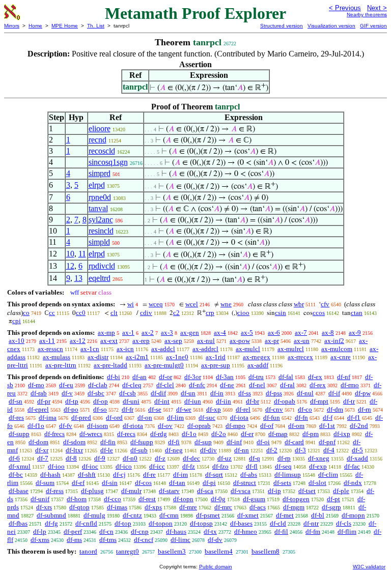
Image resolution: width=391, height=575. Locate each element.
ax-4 (220, 332)
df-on (144, 417)
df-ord (114, 417)
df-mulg (94, 515)
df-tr (349, 401)
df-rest (147, 499)
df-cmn (169, 515)
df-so (100, 409)
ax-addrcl (205, 349)
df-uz (224, 458)
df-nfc (197, 385)
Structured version (281, 25)
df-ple (341, 491)
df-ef (78, 482)
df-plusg (92, 491)
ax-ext (109, 340)
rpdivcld (102, 266)
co (26, 313)
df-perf (73, 531)
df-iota (239, 417)
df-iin (223, 401)
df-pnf (327, 442)
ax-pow (240, 340)
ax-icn (125, 349)
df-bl (317, 515)
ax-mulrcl (290, 349)
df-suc (207, 417)
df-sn (15, 401)
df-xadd (357, 458)
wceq (156, 304)
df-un (188, 393)
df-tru (256, 377)
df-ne (227, 385)
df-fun (271, 417)
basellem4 (219, 551)
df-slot (317, 482)
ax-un (302, 340)
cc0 (81, 313)
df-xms (40, 539)
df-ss (244, 393)
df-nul (305, 393)
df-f (327, 417)
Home (35, 25)
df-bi (113, 377)
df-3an (225, 377)
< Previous (345, 8)
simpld (99, 242)
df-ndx (353, 482)
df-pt (333, 499)
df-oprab (199, 425)
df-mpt (319, 401)
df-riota (133, 425)
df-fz (188, 466)
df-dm (335, 409)
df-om (296, 425)
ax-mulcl (248, 349)
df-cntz (132, 515)
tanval (98, 208)
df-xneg (318, 458)
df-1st (327, 425)
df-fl (252, 466)
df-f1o (35, 425)
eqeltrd (99, 278)
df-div (208, 450)
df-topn (183, 499)
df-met (285, 515)
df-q (254, 458)
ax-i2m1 (137, 357)
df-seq (283, 466)
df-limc (180, 539)
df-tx (210, 531)
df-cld (278, 523)
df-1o (189, 434)
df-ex (315, 377)
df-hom (77, 499)
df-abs (248, 474)
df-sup (203, 442)
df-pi (209, 482)
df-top (123, 523)
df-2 (271, 450)
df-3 (300, 450)
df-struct (244, 482)
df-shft (87, 474)
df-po (71, 409)
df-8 (71, 458)
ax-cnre (340, 357)
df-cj (119, 474)
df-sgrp (331, 507)
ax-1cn (89, 349)
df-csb (127, 393)
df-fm (312, 531)
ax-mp (106, 332)
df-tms (108, 539)
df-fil (281, 531)
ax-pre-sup (215, 365)
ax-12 (78, 340)
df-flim (347, 531)
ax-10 (16, 340)
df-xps (153, 507)
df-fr (127, 409)
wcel (191, 304)
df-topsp (201, 523)
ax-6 (274, 332)
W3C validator (369, 566)
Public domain (215, 566)
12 (70, 266)
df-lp (39, 531)
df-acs (257, 507)
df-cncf (143, 539)
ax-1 (128, 332)
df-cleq (132, 385)
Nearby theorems (367, 14)
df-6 (14, 458)
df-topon (161, 523)
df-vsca (240, 491)
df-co (305, 409)
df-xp (213, 409)
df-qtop (79, 507)
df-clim (328, 474)
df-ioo (56, 466)
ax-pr (272, 340)
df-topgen (296, 499)
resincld (101, 230)
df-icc (157, 466)
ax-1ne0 (177, 357)
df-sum (45, 482)
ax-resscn (50, 349)
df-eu (66, 385)
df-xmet (248, 515)
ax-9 (355, 332)
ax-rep (141, 340)
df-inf (234, 442)
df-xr (41, 450)
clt (114, 313)
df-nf (343, 377)
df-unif (40, 499)
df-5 (357, 450)
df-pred (81, 417)
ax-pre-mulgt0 (164, 365)
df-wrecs (90, 434)
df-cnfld (86, 523)
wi (130, 304)
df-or (165, 377)
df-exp (318, 466)
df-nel (257, 385)
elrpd (97, 185)
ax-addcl (163, 349)
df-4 (328, 450)
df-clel (165, 385)
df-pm (310, 434)
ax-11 (47, 340)
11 (82, 253)
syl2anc (101, 219)
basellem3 (172, 551)
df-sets (282, 482)
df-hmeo (245, 531)
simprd (99, 173)
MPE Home (64, 25)
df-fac (352, 466)
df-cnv (274, 409)
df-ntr (311, 523)
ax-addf (257, 365)
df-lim (175, 417)
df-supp (19, 434)
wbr (299, 304)
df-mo (36, 385)
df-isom (97, 425)
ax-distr (98, 357)
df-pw (363, 393)
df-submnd (51, 515)
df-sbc (96, 393)
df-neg (174, 450)
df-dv (215, 539)
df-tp (71, 401)
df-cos (143, 482)
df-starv (169, 491)
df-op (100, 401)
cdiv (146, 313)
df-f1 (353, 417)
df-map (278, 434)
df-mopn (353, 515)
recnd (97, 139)
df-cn (106, 531)
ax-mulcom (336, 349)
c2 (176, 313)
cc (52, 313)
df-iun (192, 401)
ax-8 (328, 332)
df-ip (274, 491)
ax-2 (148, 332)
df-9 (99, 458)
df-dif (158, 393)
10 (70, 253)
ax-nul (206, 340)
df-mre (188, 507)
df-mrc (223, 507)
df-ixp (341, 434)
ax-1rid (216, 357)
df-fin (108, 442)
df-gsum (254, 499)
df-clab (97, 385)
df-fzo (220, 466)
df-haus (176, 531)
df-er (247, 434)
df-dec (191, 458)
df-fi (174, 442)
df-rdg (158, 434)
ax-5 (247, 332)
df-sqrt (214, 474)
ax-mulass (56, 357)
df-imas (117, 507)
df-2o (218, 434)
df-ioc (90, 466)
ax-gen (189, 332)
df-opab (284, 401)
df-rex (318, 385)
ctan (356, 313)
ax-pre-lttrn (60, 365)
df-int (162, 401)
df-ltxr (74, 450)
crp (210, 313)
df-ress (55, 491)
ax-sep (173, 340)
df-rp (284, 458)
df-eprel (38, 409)
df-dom (38, 442)
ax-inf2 (334, 340)
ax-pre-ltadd (110, 365)
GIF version (373, 25)
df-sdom (74, 442)
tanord (88, 551)
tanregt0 (127, 551)
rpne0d (100, 197)
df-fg (51, 523)
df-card (294, 442)
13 (78, 278)
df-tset (307, 491)
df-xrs (44, 507)
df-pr (43, 401)
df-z (160, 458)
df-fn (301, 417)
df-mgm (293, 507)
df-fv (65, 425)
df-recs (126, 434)
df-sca (205, 491)
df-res (16, 417)
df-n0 (130, 458)
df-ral (287, 385)
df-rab (39, 393)
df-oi (263, 442)
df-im (180, 474)
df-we (183, 409)
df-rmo (350, 385)
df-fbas (18, 523)
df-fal (285, 377)
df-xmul (20, 466)
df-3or (192, 377)
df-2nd (359, 425)
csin (280, 313)
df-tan (177, 482)
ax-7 (301, 332)
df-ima (48, 417)
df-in (217, 393)
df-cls (343, 523)
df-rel (243, 409)
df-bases (241, 523)
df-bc (16, 474)
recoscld (102, 151)
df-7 (42, 458)
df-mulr (131, 491)
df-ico (124, 466)
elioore (99, 128)
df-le (106, 450)
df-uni (131, 401)
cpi (16, 321)
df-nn (241, 450)
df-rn (364, 409)
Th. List (95, 25)
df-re (149, 474)
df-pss (274, 393)
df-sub (139, 450)
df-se (154, 409)
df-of (266, 425)
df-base (19, 491)
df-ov (165, 425)
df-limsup (287, 474)
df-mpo (235, 425)
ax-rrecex (300, 357)
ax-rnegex (256, 357)
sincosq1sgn (108, 162)
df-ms (74, 539)
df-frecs (54, 434)
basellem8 (266, 551)
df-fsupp (141, 442)
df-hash (50, 474)
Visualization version (331, 25)
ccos (319, 313)
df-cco (112, 499)
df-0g (218, 499)
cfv (325, 304)
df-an (139, 377)
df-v (67, 393)
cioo (243, 313)
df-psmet (208, 515)
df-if (334, 393)
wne (226, 304)
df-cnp (140, 531)
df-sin (110, 482)
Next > (377, 8)
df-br (252, 401)
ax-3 (167, 332)
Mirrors (11, 25)
